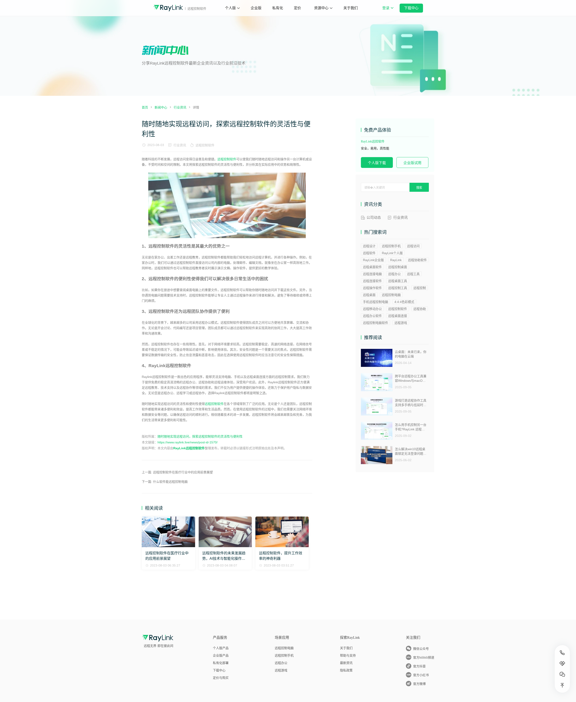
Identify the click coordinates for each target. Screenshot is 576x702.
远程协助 (419, 309)
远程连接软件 (372, 281)
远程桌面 (369, 295)
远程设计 (369, 246)
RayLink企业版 (373, 260)
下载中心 (411, 8)
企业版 (256, 8)
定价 (297, 8)
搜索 (419, 187)
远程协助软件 (417, 260)
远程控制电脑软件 (375, 323)
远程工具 (413, 274)
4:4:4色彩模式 (404, 302)
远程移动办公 (372, 309)
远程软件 (369, 253)
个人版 (230, 8)
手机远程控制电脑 (375, 302)
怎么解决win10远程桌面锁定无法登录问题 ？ (410, 451)
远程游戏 (400, 323)
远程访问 (413, 246)
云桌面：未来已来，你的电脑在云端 (410, 354)
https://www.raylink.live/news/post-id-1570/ (188, 442)
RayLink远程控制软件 (189, 448)
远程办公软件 (372, 316)
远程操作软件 (372, 288)
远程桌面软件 (372, 267)
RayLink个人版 (392, 253)
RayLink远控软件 (373, 141)
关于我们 (350, 8)
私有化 (277, 8)
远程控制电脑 (391, 295)
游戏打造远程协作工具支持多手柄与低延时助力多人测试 (410, 403)
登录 (388, 11)
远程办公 (394, 274)
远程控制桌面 (397, 267)
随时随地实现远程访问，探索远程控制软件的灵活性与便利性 (200, 436)
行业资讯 (179, 145)
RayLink (396, 260)
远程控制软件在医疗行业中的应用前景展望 (183, 472)
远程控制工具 (397, 288)
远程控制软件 (205, 145)
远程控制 (419, 288)
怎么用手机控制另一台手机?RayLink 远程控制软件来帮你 (410, 427)
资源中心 (321, 8)
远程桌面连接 (397, 316)
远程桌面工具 (397, 281)
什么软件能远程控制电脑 (170, 481)
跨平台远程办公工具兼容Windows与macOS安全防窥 (410, 378)
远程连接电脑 (372, 274)
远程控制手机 (391, 246)
